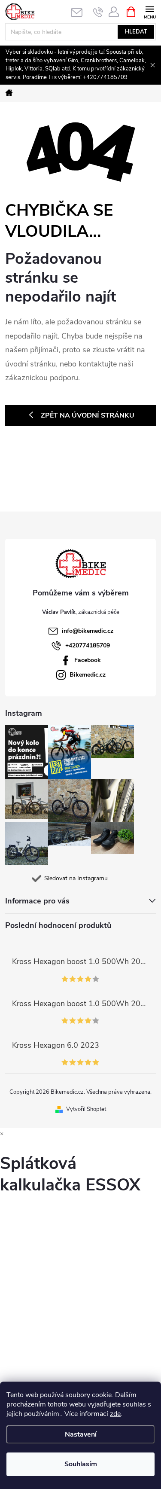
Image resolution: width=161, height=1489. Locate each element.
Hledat (136, 32)
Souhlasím (80, 1464)
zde (115, 1414)
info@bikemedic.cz (87, 631)
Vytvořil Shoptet (86, 1109)
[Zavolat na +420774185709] (98, 12)
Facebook (87, 660)
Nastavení (81, 1434)
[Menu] (149, 11)
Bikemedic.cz (88, 675)
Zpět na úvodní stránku (87, 415)
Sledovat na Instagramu (76, 878)
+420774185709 (87, 645)
